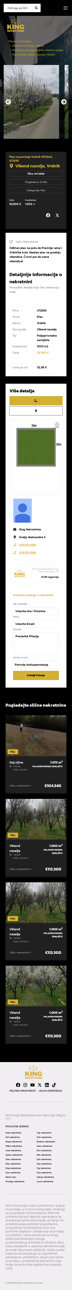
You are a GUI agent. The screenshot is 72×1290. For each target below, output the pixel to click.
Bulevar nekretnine (46, 1141)
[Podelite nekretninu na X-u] (58, 215)
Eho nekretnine (44, 1150)
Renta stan (11, 1177)
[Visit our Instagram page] (25, 1085)
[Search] (36, 8)
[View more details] (36, 400)
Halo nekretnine (44, 1146)
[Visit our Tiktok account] (54, 1085)
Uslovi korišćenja (50, 1091)
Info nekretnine (44, 1137)
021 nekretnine (13, 1137)
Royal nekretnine (14, 1141)
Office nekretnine (14, 1146)
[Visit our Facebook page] (18, 1085)
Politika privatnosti (23, 1091)
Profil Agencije (50, 577)
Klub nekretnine (13, 1150)
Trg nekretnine (44, 1168)
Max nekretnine (44, 1163)
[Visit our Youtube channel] (32, 1085)
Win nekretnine (44, 1154)
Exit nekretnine (44, 1159)
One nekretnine (44, 1172)
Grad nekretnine (13, 1132)
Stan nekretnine (13, 1159)
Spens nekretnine (14, 1154)
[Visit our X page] (39, 1085)
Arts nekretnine (13, 1172)
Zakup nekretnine (45, 1177)
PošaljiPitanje (36, 675)
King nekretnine (13, 1168)
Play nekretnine (13, 1163)
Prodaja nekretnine (15, 1181)
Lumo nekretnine (45, 1181)
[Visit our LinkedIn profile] (47, 1085)
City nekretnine (44, 1132)
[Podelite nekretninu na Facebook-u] (49, 215)
